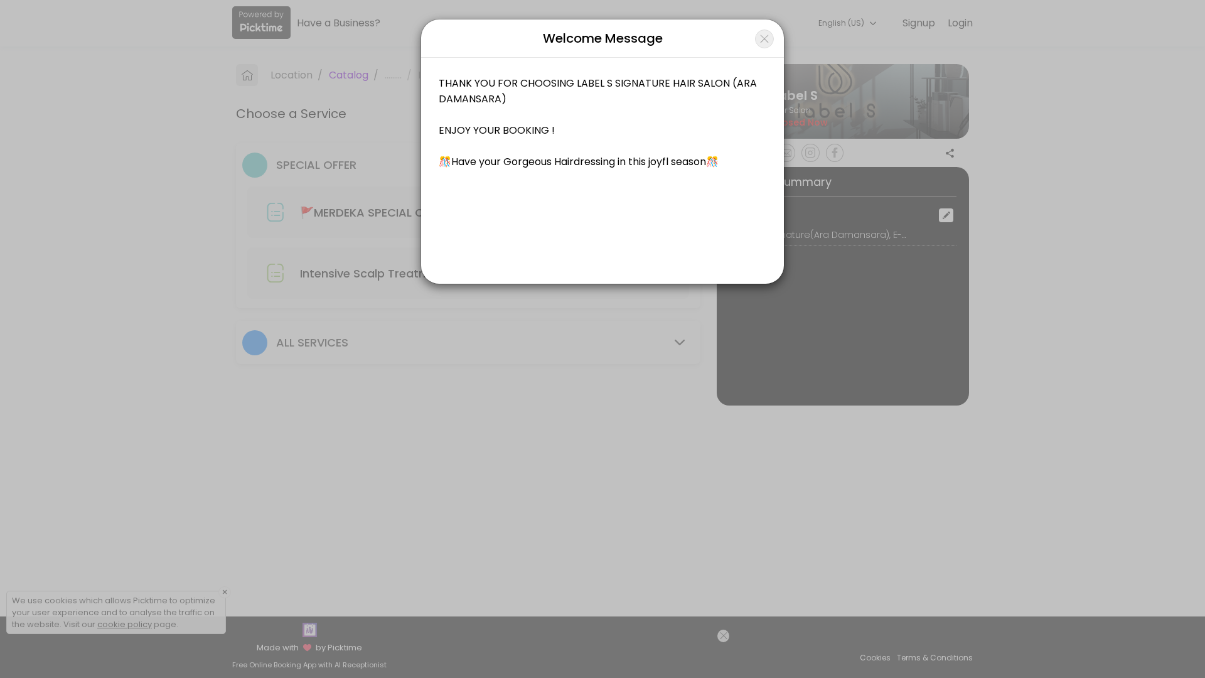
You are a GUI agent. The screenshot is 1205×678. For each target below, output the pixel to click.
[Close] (764, 39)
